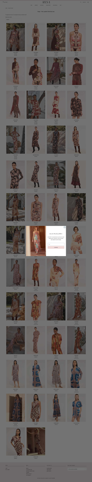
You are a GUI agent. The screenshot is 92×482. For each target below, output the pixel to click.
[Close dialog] (65, 227)
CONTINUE (56, 247)
